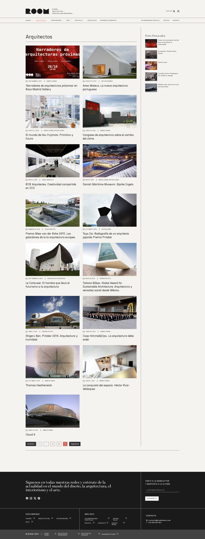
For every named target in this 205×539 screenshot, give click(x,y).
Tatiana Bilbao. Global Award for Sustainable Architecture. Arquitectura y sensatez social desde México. (107, 287)
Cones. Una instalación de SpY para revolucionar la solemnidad (168, 42)
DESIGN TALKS (116, 519)
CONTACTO (102, 523)
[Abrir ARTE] (70, 20)
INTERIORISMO (62, 518)
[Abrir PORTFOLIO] (83, 20)
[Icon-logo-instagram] (31, 498)
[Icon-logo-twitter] (35, 498)
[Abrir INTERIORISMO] (62, 20)
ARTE (27, 522)
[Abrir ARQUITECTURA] (47, 20)
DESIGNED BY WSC (109, 534)
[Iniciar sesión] (178, 11)
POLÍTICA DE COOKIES (86, 534)
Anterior (30, 444)
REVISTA (88, 523)
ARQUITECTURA (44, 518)
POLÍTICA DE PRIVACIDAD (63, 534)
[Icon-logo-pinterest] (38, 498)
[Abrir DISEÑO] (31, 20)
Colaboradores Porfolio (150, 20)
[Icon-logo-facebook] (27, 498)
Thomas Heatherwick (39, 385)
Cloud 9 (30, 434)
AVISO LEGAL (46, 534)
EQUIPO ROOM (114, 523)
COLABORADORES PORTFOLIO (91, 519)
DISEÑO (28, 518)
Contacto (176, 20)
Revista (166, 20)
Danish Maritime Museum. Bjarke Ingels (108, 184)
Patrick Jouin (162, 62)
